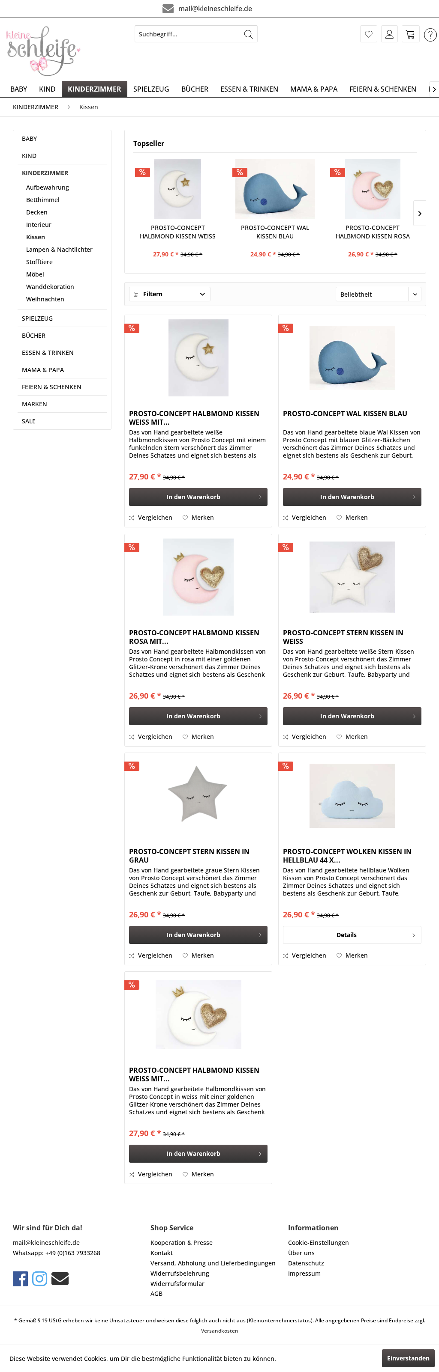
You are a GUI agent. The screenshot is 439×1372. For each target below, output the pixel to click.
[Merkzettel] (368, 33)
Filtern (151, 294)
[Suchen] (249, 33)
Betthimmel (43, 200)
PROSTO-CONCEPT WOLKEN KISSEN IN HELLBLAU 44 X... (347, 855)
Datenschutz (306, 1263)
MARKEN (34, 404)
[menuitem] (196, 33)
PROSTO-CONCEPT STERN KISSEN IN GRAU (189, 855)
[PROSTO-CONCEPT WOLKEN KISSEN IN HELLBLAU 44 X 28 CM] (352, 795)
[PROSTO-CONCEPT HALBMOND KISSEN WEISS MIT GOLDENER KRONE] (198, 1014)
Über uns (301, 1253)
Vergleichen (154, 517)
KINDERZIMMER (45, 173)
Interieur (38, 224)
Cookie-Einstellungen (318, 1242)
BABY (29, 138)
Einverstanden (408, 1358)
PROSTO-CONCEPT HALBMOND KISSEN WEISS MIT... (178, 232)
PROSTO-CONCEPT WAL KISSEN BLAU (275, 231)
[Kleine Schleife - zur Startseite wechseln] (43, 51)
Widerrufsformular (177, 1284)
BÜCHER (33, 335)
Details (347, 935)
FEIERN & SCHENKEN (51, 387)
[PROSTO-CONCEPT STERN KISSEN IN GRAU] (198, 795)
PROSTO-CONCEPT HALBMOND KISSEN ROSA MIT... (373, 232)
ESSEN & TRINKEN (48, 352)
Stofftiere (39, 262)
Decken (37, 212)
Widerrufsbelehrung (179, 1273)
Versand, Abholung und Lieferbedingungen (213, 1263)
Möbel (35, 274)
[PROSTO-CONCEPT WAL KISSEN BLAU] (275, 189)
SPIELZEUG (37, 318)
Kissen (35, 237)
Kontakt (161, 1253)
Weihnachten (45, 299)
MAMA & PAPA (43, 370)
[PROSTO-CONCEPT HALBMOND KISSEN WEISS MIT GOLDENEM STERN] (177, 189)
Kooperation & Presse (181, 1242)
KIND (29, 156)
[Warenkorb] (411, 33)
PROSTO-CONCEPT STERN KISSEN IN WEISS (343, 637)
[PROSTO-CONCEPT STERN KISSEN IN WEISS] (352, 577)
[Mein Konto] (389, 33)
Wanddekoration (50, 287)
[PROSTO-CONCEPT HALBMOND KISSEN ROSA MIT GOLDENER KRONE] (373, 189)
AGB (156, 1293)
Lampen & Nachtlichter (59, 249)
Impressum (304, 1273)
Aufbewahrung (47, 187)
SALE (29, 421)
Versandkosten (219, 1330)
